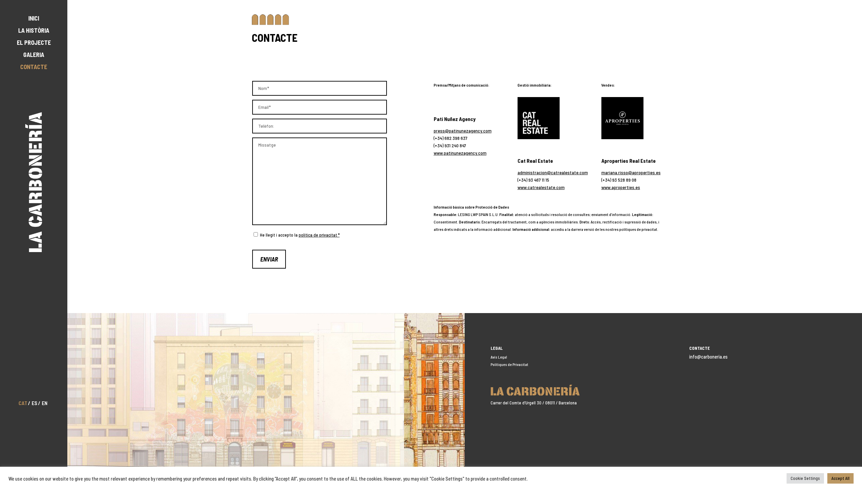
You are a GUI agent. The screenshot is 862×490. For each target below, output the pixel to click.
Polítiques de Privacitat (509, 364)
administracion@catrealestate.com (553, 172)
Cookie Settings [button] (805, 478)
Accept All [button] (840, 478)
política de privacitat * (319, 235)
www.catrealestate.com (541, 187)
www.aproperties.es (620, 187)
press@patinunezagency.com (463, 130)
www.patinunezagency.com (460, 153)
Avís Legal (499, 357)
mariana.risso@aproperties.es (631, 172)
